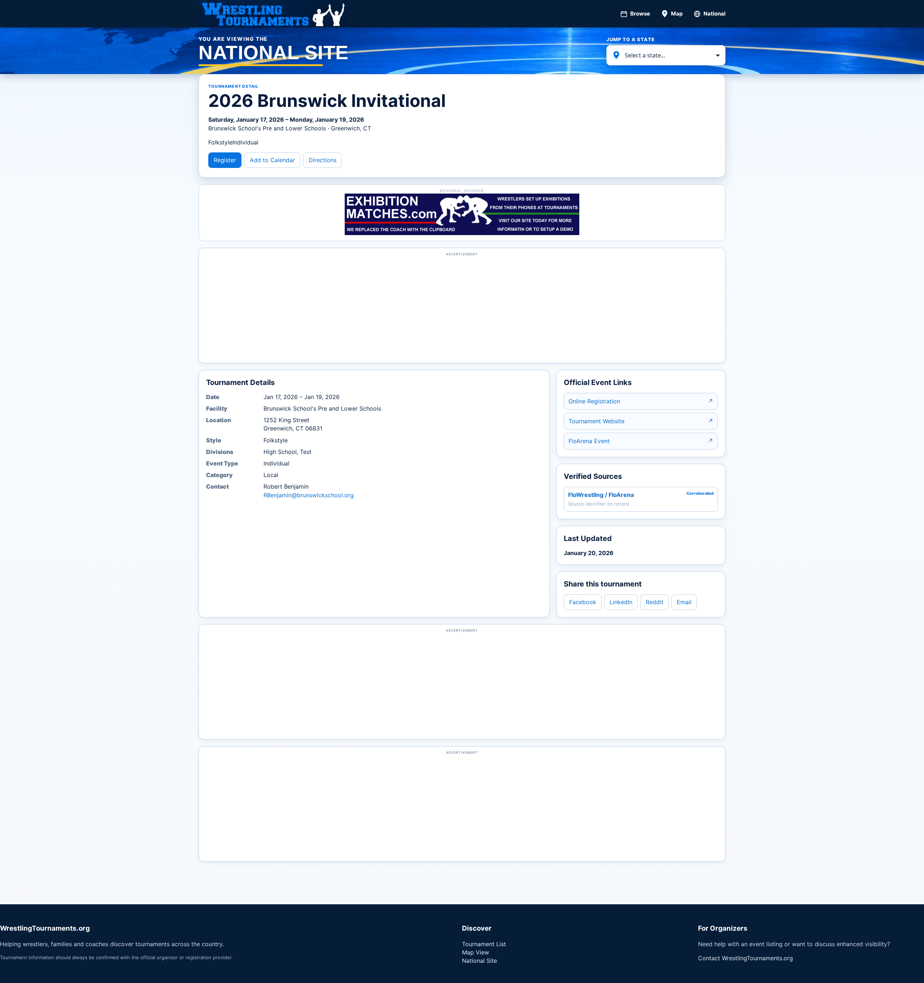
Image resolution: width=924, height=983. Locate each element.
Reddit (654, 602)
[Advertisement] (462, 308)
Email (684, 602)
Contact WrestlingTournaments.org (745, 958)
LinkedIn (621, 602)
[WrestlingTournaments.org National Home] (273, 13)
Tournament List (484, 944)
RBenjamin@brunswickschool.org (308, 495)
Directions (322, 160)
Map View (475, 952)
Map (677, 13)
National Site (479, 960)
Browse (640, 13)
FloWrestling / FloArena (601, 494)
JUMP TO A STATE (630, 39)
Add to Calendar (272, 160)
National (714, 13)
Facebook (582, 602)
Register (225, 160)
